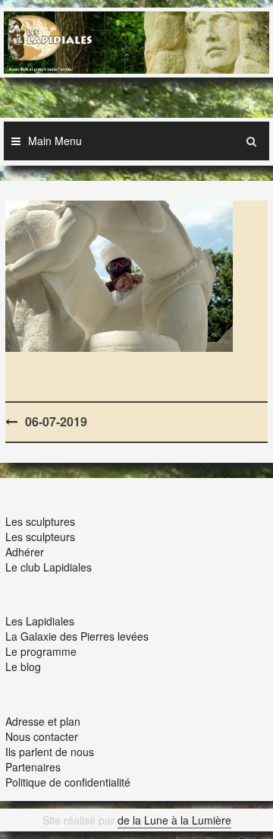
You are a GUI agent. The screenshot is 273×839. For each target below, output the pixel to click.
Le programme (41, 651)
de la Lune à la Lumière (174, 820)
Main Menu (55, 140)
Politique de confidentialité (67, 782)
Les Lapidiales (39, 620)
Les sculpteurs (40, 536)
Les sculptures (40, 521)
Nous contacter (41, 736)
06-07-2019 (56, 421)
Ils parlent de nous (49, 751)
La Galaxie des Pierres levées (77, 636)
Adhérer (24, 551)
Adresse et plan (42, 721)
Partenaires (33, 766)
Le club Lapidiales (48, 567)
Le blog (23, 666)
